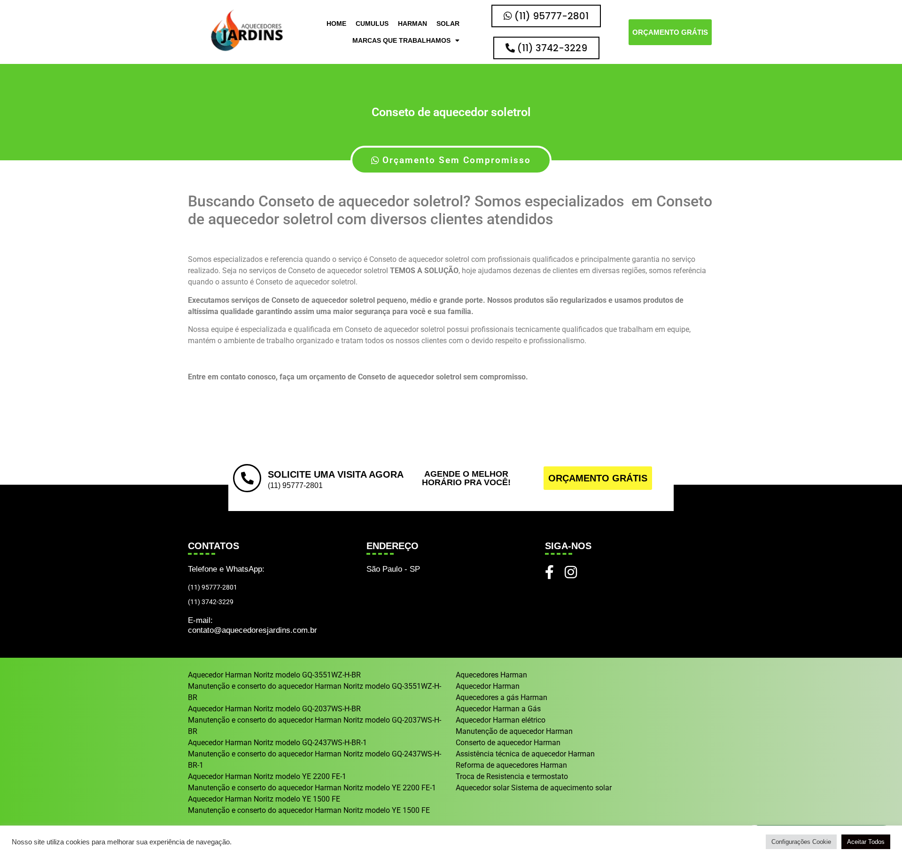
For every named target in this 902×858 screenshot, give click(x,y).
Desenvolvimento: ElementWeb (451, 846)
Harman (412, 23)
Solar (447, 23)
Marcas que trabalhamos (401, 40)
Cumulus (372, 23)
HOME (336, 23)
